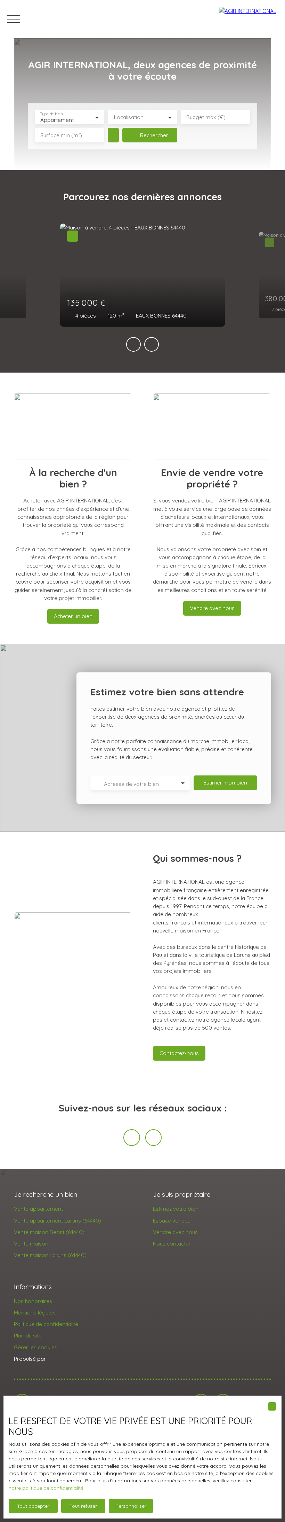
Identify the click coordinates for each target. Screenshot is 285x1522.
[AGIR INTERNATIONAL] (248, 19)
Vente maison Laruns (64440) (50, 1254)
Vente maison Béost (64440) (49, 1231)
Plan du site (28, 1335)
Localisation (129, 117)
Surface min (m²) (61, 135)
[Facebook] (131, 1137)
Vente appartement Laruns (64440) (57, 1220)
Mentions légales (35, 1312)
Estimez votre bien (175, 1208)
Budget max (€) (206, 117)
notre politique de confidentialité (46, 1488)
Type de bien (51, 114)
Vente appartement (38, 1208)
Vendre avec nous (175, 1231)
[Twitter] (153, 1137)
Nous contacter (172, 1243)
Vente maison (31, 1243)
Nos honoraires (33, 1300)
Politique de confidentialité (46, 1323)
